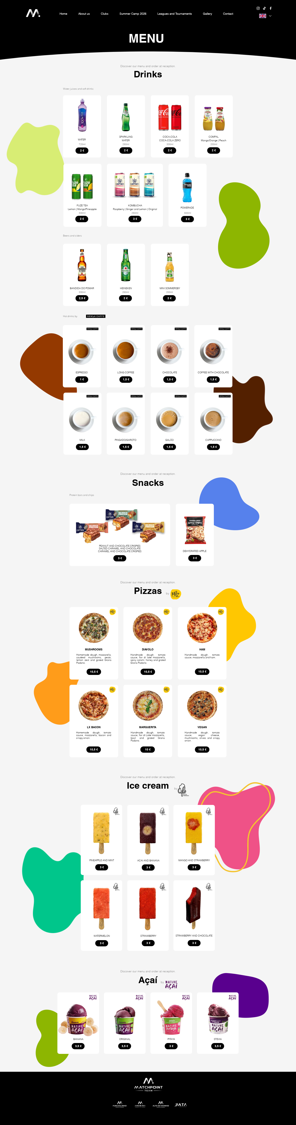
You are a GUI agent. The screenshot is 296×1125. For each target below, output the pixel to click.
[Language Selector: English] (265, 16)
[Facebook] (270, 8)
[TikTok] (264, 8)
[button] (104, 14)
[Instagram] (258, 8)
